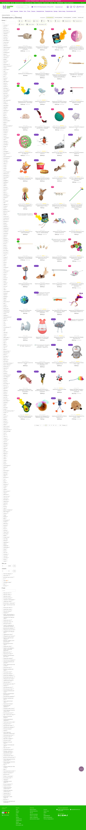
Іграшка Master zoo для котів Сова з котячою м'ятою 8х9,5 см (25, 179)
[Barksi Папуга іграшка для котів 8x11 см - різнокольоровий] (42, 221)
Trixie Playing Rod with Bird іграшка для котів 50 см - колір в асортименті (59, 311)
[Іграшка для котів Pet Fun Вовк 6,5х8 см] (59, 379)
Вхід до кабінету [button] (33, 809)
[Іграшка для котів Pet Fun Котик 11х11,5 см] (25, 326)
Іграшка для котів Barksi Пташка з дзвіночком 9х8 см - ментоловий (25, 102)
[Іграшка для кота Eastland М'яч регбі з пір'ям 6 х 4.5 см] (42, 194)
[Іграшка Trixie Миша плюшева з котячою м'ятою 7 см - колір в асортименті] (76, 379)
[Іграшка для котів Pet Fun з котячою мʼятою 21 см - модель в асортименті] (42, 379)
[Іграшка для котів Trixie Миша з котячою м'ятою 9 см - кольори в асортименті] (25, 36)
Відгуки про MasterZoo (68, 2)
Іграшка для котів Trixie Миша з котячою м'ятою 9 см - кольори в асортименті (25, 48)
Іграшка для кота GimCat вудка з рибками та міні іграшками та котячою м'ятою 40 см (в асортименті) (59, 76)
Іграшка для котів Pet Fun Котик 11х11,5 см (25, 338)
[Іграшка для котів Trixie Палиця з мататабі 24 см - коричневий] (76, 63)
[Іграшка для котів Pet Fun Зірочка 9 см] (76, 116)
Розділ (3, 588)
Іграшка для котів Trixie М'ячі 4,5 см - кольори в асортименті (59, 127)
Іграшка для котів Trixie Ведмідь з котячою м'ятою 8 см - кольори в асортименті (59, 258)
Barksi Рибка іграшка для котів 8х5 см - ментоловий (59, 47)
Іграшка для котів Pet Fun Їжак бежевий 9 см (25, 127)
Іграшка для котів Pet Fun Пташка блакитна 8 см (42, 102)
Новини (51, 2)
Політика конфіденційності (49, 818)
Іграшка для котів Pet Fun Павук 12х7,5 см (42, 153)
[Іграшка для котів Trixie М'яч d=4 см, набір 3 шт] (25, 142)
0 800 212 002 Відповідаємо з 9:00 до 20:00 (43, 6)
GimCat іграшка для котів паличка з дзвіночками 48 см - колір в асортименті (42, 311)
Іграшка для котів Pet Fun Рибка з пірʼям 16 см (59, 179)
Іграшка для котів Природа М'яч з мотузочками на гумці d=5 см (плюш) (25, 206)
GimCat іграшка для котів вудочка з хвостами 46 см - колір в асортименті (42, 363)
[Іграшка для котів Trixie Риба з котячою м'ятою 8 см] (59, 221)
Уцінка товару (61, 11)
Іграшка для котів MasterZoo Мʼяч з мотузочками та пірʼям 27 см (76, 311)
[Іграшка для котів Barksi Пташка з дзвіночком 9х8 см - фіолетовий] (59, 91)
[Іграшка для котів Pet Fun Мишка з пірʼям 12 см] (42, 273)
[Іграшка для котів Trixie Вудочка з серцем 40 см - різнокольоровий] (25, 246)
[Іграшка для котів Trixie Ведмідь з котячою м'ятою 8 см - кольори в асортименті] (59, 246)
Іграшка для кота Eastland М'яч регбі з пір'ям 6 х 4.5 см (42, 205)
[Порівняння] (71, 7)
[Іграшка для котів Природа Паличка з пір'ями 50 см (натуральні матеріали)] (76, 194)
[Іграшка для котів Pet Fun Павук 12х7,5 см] (42, 142)
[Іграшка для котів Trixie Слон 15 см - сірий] (25, 352)
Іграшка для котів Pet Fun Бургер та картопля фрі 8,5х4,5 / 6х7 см (42, 179)
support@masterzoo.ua (76, 809)
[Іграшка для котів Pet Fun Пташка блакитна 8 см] (42, 91)
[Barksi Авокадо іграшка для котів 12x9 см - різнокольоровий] (25, 405)
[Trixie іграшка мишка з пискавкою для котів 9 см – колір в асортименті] (76, 273)
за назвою (74, 17)
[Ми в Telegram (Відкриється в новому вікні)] (63, 815)
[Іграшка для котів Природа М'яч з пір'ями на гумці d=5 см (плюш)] (42, 405)
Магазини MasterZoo (6, 2)
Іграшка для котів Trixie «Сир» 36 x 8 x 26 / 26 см (59, 153)
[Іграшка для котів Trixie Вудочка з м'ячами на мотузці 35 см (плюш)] (59, 194)
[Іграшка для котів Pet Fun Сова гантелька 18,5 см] (25, 273)
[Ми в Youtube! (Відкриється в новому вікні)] (65, 815)
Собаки (21, 11)
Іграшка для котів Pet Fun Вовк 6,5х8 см (59, 390)
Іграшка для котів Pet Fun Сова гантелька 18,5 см (25, 284)
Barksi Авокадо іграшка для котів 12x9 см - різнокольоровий (25, 417)
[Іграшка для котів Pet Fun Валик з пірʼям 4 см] (76, 142)
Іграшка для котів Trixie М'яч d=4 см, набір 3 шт (25, 153)
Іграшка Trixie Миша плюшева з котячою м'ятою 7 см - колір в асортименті (76, 390)
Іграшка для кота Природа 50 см (25, 73)
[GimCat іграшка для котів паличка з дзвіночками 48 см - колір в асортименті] (42, 300)
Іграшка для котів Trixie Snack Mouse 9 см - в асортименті (42, 338)
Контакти (45, 809)
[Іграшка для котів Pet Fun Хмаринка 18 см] (59, 326)
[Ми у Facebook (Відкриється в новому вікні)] (58, 815)
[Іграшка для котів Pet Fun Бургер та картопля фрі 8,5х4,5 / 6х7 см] (42, 167)
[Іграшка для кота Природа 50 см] (25, 63)
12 (82, 176)
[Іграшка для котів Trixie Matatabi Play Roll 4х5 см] (76, 326)
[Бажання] (74, 7)
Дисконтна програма (19, 2)
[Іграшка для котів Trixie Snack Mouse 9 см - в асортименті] (42, 326)
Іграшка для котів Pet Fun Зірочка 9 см (76, 127)
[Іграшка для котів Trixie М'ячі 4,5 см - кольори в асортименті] (59, 116)
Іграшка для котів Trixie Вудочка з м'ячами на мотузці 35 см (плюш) (59, 205)
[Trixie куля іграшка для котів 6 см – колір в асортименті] (25, 221)
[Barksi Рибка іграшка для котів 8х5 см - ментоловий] (59, 36)
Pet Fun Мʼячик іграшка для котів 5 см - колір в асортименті (76, 232)
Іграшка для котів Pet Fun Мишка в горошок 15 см (59, 363)
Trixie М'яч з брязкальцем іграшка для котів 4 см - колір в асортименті (76, 179)
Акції (11, 11)
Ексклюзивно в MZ (71, 11)
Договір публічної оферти (35, 818)
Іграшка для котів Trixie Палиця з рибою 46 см (59, 284)
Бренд (3, 20)
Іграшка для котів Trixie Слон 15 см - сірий (25, 363)
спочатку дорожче (67, 17)
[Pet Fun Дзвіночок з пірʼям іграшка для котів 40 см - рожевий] (42, 116)
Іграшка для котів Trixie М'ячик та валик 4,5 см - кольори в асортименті (76, 258)
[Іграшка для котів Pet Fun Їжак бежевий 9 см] (25, 116)
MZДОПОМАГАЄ (60, 2)
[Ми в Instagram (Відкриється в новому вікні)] (61, 815)
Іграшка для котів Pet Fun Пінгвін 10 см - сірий (76, 363)
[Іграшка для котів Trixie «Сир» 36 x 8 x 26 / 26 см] (59, 142)
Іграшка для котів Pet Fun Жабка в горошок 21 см (59, 417)
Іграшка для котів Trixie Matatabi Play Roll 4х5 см (76, 338)
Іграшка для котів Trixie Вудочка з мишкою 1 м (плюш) (76, 102)
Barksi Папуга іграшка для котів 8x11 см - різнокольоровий (42, 232)
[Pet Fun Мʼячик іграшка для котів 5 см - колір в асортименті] (76, 221)
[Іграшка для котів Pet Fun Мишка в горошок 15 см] (59, 352)
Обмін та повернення (37, 2)
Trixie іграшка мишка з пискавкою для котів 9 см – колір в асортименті (76, 285)
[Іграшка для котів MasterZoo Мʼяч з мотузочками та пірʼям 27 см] (76, 300)
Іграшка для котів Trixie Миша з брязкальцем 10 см (42, 258)
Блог (55, 2)
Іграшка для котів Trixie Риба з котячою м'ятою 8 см (59, 232)
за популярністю (50, 17)
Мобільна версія (6, 815)
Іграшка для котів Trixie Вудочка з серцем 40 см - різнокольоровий (25, 258)
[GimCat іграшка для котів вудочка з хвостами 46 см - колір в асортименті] (42, 352)
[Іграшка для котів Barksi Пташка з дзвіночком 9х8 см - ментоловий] (25, 91)
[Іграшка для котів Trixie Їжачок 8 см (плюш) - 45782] (76, 405)
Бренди (55, 11)
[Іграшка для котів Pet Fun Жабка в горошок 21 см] (59, 405)
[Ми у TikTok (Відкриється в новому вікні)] (67, 815)
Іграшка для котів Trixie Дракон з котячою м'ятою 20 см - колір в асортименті (42, 74)
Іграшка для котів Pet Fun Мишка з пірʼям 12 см (42, 284)
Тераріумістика (49, 11)
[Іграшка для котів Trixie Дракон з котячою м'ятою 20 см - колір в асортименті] (42, 63)
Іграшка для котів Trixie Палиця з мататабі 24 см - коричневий (76, 74)
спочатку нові (80, 17)
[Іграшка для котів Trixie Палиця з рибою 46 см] (59, 273)
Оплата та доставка (28, 2)
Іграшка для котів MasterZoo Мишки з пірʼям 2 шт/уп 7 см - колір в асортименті (25, 390)
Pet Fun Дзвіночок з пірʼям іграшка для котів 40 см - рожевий (42, 127)
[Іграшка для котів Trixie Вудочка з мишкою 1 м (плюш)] (76, 91)
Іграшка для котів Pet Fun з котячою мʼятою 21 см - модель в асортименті (42, 390)
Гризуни (33, 11)
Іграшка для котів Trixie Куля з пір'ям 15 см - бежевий (42, 47)
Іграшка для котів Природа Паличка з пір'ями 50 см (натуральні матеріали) (76, 206)
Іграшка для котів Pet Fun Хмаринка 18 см (59, 338)
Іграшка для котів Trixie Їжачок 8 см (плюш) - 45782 (76, 417)
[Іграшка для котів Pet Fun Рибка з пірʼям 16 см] (59, 167)
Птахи (28, 11)
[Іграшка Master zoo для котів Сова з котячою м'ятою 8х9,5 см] (25, 167)
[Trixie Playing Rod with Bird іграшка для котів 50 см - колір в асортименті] (59, 300)
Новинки (16, 11)
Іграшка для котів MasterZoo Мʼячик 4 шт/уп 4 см (25, 311)
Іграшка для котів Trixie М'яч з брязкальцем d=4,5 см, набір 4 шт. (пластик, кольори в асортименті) (76, 48)
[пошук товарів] (28, 7)
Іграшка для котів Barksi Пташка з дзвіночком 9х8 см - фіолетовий (59, 102)
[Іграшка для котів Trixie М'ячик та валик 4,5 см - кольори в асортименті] (76, 246)
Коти (25, 11)
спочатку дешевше (58, 17)
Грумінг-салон (46, 2)
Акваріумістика (40, 11)
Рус (83, 2)
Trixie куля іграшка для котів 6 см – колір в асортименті (25, 232)
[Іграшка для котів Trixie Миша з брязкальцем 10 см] (42, 246)
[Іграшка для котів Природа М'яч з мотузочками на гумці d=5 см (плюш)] (25, 194)
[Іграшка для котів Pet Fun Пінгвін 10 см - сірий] (76, 352)
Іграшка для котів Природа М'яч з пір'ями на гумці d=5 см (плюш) (42, 417)
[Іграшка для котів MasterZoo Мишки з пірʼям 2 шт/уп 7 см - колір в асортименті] (25, 379)
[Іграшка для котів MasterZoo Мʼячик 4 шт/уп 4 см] (25, 300)
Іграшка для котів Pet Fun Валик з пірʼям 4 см (76, 153)
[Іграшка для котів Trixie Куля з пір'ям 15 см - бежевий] (42, 36)
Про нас (12, 2)
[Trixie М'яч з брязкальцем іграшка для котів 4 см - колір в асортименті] (76, 167)
